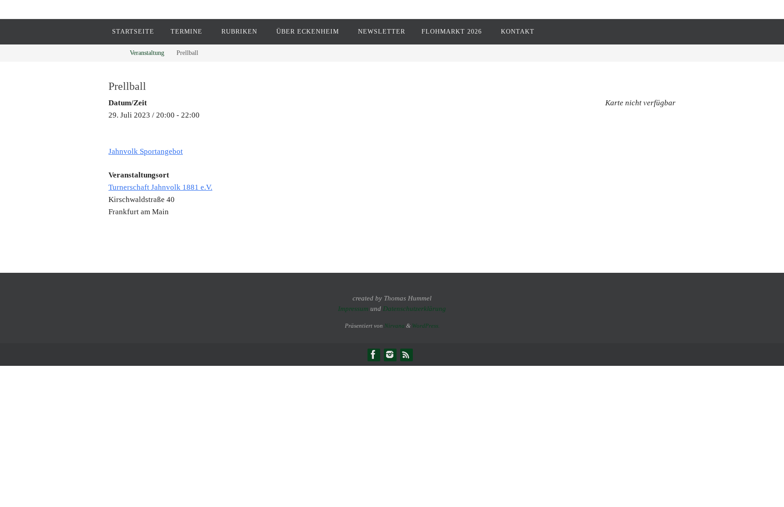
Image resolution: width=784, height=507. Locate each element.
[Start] (115, 52)
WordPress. (426, 325)
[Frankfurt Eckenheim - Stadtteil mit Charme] (373, 354)
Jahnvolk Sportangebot (145, 151)
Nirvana (394, 325)
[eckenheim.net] (390, 354)
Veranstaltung (147, 52)
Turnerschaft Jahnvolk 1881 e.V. (160, 187)
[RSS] (406, 354)
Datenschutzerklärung (414, 308)
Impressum (353, 308)
